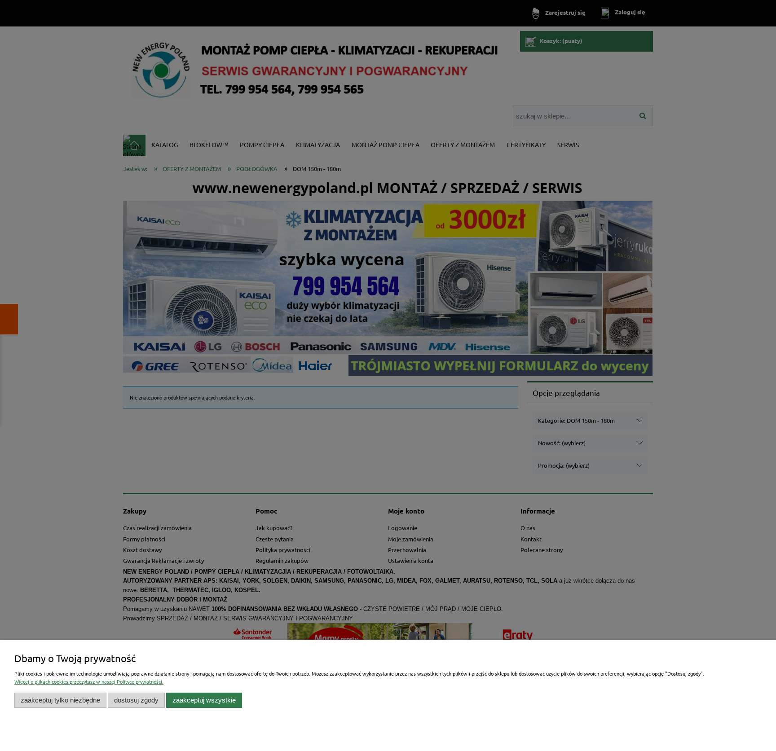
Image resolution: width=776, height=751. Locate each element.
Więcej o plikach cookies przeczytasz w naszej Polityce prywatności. (88, 681)
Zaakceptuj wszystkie (204, 700)
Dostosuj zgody (136, 700)
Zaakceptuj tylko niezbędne (60, 700)
